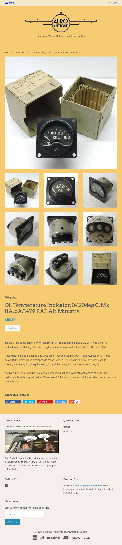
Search (67, 426)
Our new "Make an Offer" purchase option (28, 426)
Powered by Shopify (77, 531)
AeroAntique (60, 531)
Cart (114, 2)
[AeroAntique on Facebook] (6, 486)
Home (7, 52)
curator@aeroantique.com (88, 485)
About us (67, 430)
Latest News (12, 420)
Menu (12, 2)
